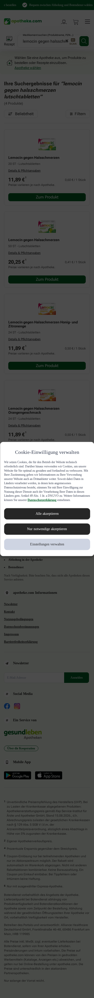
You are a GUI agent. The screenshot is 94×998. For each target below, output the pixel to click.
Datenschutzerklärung (19, 502)
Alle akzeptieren (47, 516)
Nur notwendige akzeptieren (47, 531)
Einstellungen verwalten (47, 546)
